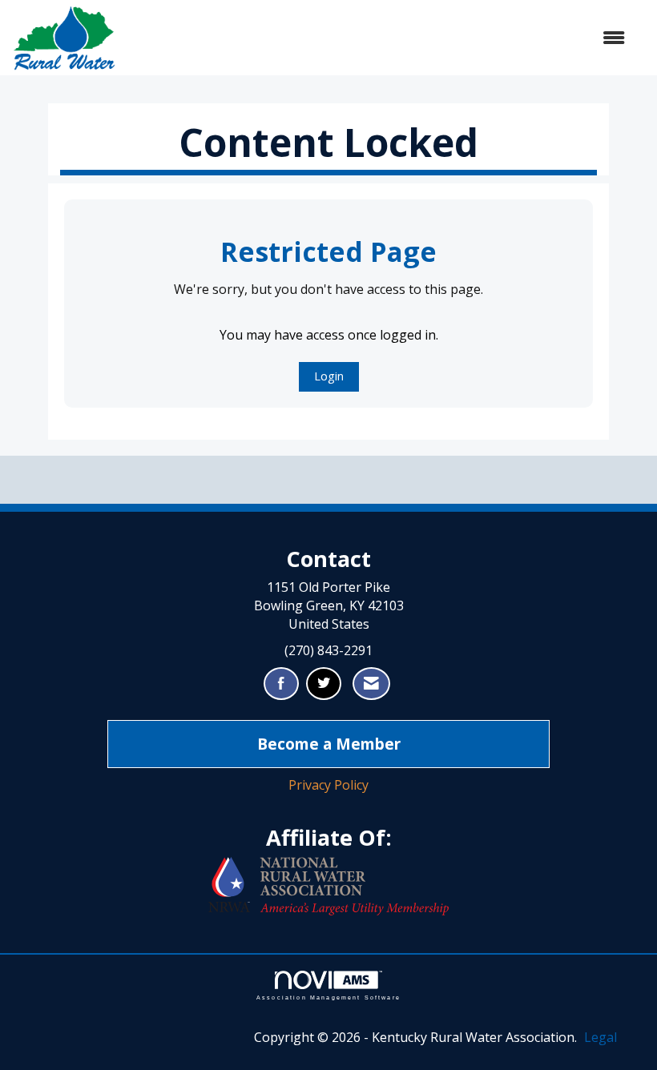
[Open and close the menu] (378, 38)
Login (329, 376)
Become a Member (329, 743)
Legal (600, 1037)
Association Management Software (328, 997)
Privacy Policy (328, 785)
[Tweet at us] (323, 683)
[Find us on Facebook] (281, 683)
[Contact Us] (371, 683)
